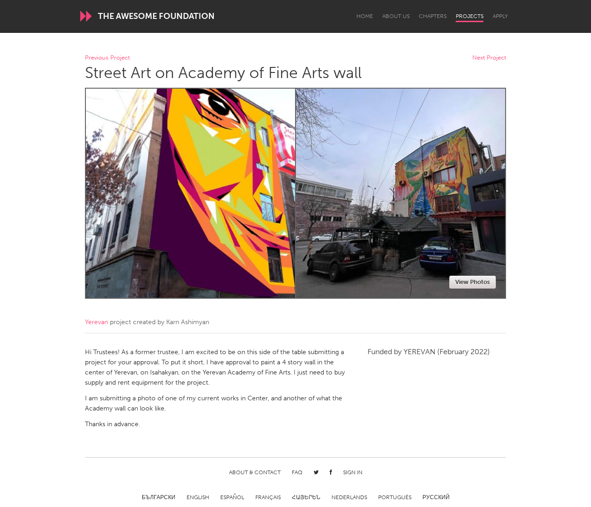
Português (394, 497)
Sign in (352, 472)
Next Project (489, 58)
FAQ (297, 472)
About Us (396, 16)
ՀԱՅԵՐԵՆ (306, 497)
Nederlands (349, 497)
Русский (436, 497)
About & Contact (255, 472)
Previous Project (107, 58)
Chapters (432, 16)
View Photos (472, 281)
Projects (469, 16)
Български (158, 497)
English (198, 497)
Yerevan (96, 322)
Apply (500, 16)
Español (232, 497)
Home (364, 16)
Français (268, 497)
